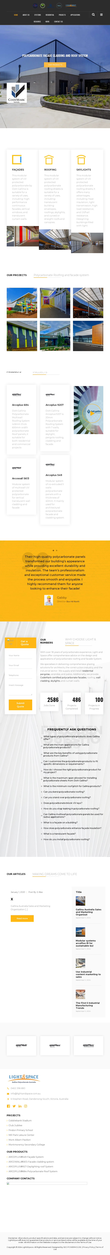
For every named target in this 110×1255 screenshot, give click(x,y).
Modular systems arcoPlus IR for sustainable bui (86, 943)
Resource (37, 21)
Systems (37, 14)
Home (16, 14)
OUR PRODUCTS (55, 65)
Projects (62, 14)
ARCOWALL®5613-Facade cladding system (31, 1162)
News (47, 21)
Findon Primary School (21, 1130)
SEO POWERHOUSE (72, 1247)
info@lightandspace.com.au (26, 1093)
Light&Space (13, 1240)
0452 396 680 (18, 1088)
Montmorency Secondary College (27, 1144)
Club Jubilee (15, 1125)
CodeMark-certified (50, 677)
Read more (22, 918)
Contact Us (58, 21)
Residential (50, 14)
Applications (75, 14)
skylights (55, 681)
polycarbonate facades (74, 677)
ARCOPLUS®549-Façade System (26, 1157)
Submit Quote (20, 705)
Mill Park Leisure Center (21, 1135)
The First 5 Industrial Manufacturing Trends (88, 1005)
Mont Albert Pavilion (20, 1140)
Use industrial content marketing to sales (88, 974)
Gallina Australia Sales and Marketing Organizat (88, 912)
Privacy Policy (89, 1247)
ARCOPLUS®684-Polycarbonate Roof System (33, 1171)
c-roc (40, 892)
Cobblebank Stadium (20, 1120)
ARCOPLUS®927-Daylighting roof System (31, 1166)
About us (26, 14)
